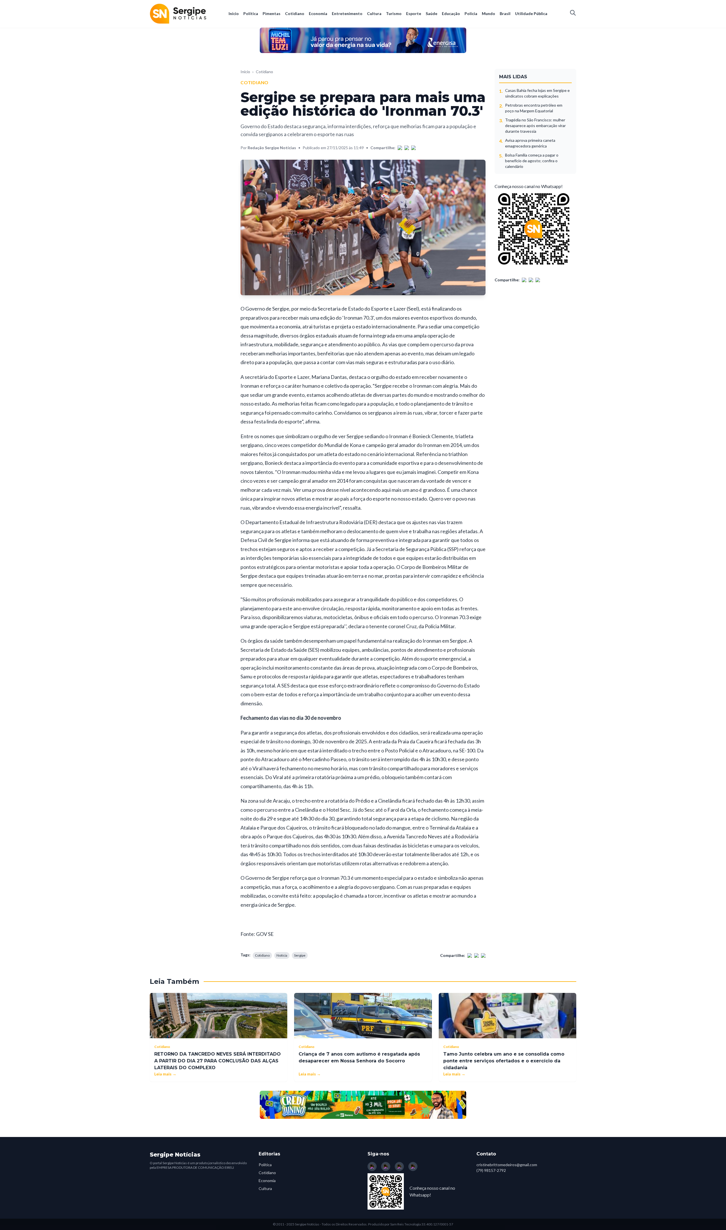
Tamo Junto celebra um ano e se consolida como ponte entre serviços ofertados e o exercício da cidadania (503, 1060)
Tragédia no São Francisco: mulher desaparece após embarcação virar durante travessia (535, 125)
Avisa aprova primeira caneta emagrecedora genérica (530, 143)
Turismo (394, 13)
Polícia (471, 13)
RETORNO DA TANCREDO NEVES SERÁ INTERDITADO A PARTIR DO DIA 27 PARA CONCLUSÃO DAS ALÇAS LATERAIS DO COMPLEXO (217, 1060)
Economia (318, 13)
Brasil (505, 13)
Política (250, 13)
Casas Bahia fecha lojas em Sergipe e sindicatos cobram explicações (537, 93)
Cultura (374, 13)
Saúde (431, 13)
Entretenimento (347, 13)
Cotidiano (294, 13)
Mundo (488, 13)
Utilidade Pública (531, 13)
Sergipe (299, 955)
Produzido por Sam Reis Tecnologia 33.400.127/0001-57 (410, 1224)
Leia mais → (165, 1073)
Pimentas (271, 13)
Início (234, 13)
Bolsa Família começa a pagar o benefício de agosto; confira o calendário (531, 161)
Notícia (282, 955)
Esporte (413, 13)
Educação (451, 13)
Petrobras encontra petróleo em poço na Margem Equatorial (533, 108)
